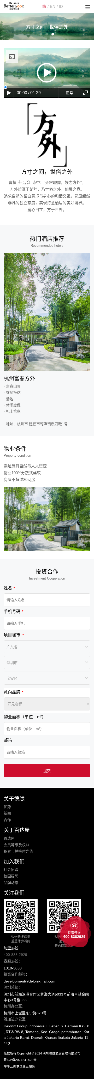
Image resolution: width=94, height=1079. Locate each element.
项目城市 (12, 635)
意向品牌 (12, 692)
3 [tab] (52, 34)
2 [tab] (46, 34)
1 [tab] (40, 34)
